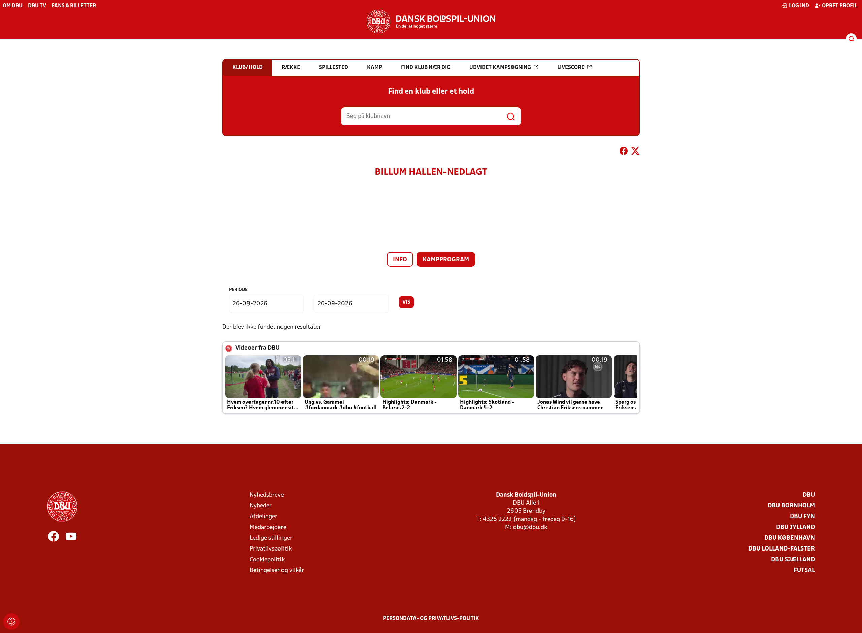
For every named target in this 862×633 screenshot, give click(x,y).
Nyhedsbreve (267, 495)
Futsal (804, 570)
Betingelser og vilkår (277, 570)
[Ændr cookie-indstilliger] (11, 621)
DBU (809, 495)
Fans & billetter (74, 6)
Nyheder (261, 506)
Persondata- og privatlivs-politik (431, 618)
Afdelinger (263, 517)
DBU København (789, 538)
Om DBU (13, 6)
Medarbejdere (268, 527)
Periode (238, 290)
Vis (406, 302)
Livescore (570, 67)
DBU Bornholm (791, 506)
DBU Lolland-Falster (781, 549)
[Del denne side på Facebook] (624, 152)
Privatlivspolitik (271, 549)
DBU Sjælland (793, 560)
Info (400, 260)
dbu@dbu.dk (530, 527)
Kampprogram (446, 260)
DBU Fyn (802, 517)
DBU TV (37, 6)
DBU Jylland (795, 527)
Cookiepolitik (267, 560)
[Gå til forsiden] (431, 21)
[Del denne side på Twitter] (635, 152)
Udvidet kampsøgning (500, 67)
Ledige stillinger (271, 538)
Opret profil (839, 6)
